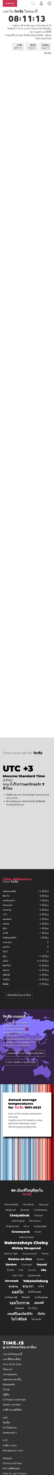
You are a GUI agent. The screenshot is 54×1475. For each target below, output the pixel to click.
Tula (21, 1270)
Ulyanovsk (34, 1275)
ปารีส (18, 47)
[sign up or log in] (41, 4)
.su (35, 1039)
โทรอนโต (7, 905)
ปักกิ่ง (32, 47)
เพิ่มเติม (47, 53)
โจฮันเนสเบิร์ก (9, 937)
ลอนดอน (7, 919)
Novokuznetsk (29, 1253)
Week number (12, 1404)
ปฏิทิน (6, 1394)
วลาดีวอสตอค (41, 1297)
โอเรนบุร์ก (36, 1319)
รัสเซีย (27, 1194)
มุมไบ (5, 961)
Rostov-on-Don (20, 1259)
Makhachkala (26, 1237)
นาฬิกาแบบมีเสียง (12, 1409)
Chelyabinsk (19, 1215)
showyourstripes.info (24, 1126)
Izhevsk (38, 1215)
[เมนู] (49, 3)
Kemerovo (35, 1221)
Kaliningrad (18, 1221)
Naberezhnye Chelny (26, 1242)
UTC (5, 914)
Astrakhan (28, 1204)
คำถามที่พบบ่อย (11, 1468)
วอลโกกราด (19, 1303)
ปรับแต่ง (7, 1458)
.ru (32, 1039)
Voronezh (11, 1281)
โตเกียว (45, 47)
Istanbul (7, 942)
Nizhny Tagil (11, 1253)
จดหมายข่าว (10, 1432)
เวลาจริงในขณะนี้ (12, 1354)
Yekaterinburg (35, 1281)
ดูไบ (5, 956)
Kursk (38, 1231)
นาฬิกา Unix (10, 1445)
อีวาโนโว (33, 1308)
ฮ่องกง (6, 970)
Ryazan (40, 1259)
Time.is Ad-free (12, 1463)
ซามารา (28, 1286)
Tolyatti (42, 1264)
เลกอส (6, 923)
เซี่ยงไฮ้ (6, 975)
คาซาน (13, 1286)
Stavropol (26, 1264)
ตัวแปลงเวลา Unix (13, 1450)
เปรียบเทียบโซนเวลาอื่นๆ (19, 995)
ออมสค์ (39, 1303)
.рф (40, 1039)
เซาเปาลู (7, 910)
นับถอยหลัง (9, 1384)
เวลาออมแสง (10, 1374)
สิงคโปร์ (7, 965)
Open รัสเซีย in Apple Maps (21, 1062)
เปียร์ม (41, 1313)
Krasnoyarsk (21, 1231)
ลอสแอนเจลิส (9, 891)
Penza (45, 1253)
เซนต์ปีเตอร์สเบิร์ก (20, 1314)
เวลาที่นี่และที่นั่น (12, 1359)
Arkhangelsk (11, 1204)
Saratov (11, 1264)
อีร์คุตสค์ (19, 1308)
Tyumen (32, 1270)
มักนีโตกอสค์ (34, 1292)
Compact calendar (14, 1399)
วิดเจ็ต (6, 1422)
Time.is (10, 3)
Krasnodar (40, 1226)
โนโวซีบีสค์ (19, 1319)
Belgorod (10, 1210)
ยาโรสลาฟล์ (11, 1297)
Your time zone (12, 1364)
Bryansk (24, 1210)
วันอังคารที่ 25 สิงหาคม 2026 (31, 25)
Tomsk (10, 1270)
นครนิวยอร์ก (9, 900)
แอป (5, 1417)
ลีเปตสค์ (26, 1297)
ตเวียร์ (41, 1286)
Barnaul (43, 1204)
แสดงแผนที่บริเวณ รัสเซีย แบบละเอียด (25, 1053)
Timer (6, 1389)
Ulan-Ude (17, 1275)
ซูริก (5, 928)
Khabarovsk (12, 1226)
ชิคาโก (6, 896)
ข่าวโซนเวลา (10, 1427)
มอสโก (38, 32)
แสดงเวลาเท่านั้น (12, 1379)
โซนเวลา (8, 1369)
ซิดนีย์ (5, 984)
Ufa (43, 1270)
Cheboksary (40, 1210)
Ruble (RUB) (21, 1032)
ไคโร (5, 951)
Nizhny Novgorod (26, 1248)
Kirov (26, 1226)
